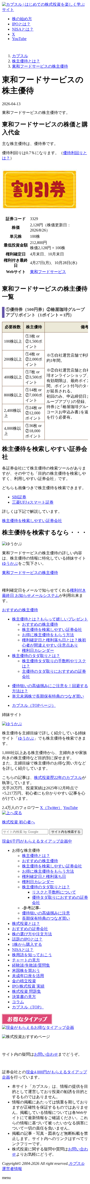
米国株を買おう (26, 970)
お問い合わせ (46, 1054)
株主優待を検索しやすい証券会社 (32, 521)
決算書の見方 (24, 997)
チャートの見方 (26, 960)
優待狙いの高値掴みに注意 (46, 913)
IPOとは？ (21, 24)
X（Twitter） (51, 807)
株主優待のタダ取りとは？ (36, 656)
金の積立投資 (24, 981)
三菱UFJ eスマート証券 (33, 502)
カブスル (76, 1163)
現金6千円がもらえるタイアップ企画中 (37, 841)
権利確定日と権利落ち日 (44, 876)
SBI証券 (19, 497)
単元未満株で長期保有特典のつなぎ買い (48, 696)
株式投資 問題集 (26, 991)
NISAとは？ (23, 29)
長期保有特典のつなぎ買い (46, 918)
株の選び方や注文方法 (32, 934)
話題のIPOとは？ (27, 939)
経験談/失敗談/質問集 (31, 965)
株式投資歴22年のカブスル (58, 777)
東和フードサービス (48, 272)
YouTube (19, 39)
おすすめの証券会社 (30, 929)
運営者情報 (12, 1169)
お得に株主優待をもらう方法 (48, 635)
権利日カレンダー (38, 650)
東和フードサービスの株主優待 (30, 572)
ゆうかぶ (10, 563)
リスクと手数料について (54, 892)
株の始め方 (22, 19)
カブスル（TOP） (28, 1007)
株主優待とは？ (36, 855)
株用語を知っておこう (32, 955)
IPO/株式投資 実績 (28, 986)
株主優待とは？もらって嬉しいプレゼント (50, 619)
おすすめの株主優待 (20, 610)
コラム (18, 1002)
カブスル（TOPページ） (34, 705)
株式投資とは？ (26, 923)
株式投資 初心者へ (18, 822)
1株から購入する (27, 944)
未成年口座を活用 (28, 976)
